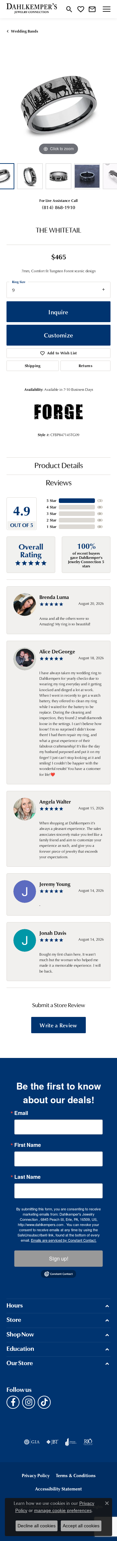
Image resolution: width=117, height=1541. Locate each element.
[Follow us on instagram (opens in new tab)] (28, 1402)
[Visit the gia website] (32, 1442)
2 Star (51, 520)
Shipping (33, 365)
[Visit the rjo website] (88, 1442)
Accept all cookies (81, 1525)
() (100, 500)
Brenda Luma (54, 597)
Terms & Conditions (76, 1475)
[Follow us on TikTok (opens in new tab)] (44, 1402)
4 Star (51, 507)
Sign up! (58, 1258)
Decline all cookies (37, 1525)
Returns (85, 365)
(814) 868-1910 (58, 207)
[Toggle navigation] (106, 9)
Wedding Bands (24, 31)
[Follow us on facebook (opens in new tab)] (13, 1402)
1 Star (51, 526)
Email (21, 1113)
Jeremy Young (55, 884)
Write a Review (58, 1025)
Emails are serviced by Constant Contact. (64, 1240)
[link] (92, 9)
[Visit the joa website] (71, 1442)
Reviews (59, 483)
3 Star (51, 513)
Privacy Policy (35, 1475)
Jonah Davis (52, 932)
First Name (27, 1145)
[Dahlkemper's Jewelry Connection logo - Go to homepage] (31, 9)
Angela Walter (55, 801)
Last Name (27, 1176)
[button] (69, 9)
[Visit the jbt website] (52, 1442)
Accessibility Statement (58, 1489)
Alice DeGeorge (57, 651)
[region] (58, 104)
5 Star (51, 500)
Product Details (58, 466)
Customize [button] (58, 335)
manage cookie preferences (63, 1510)
